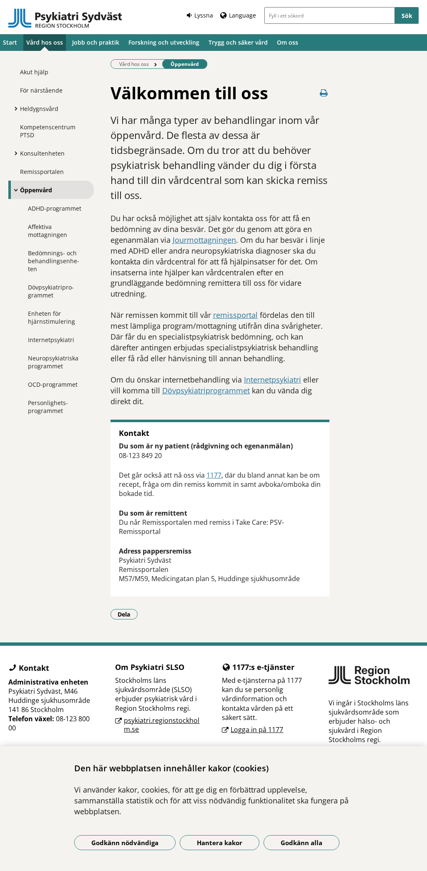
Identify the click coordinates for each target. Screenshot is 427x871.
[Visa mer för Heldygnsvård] (13, 108)
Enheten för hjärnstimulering (51, 317)
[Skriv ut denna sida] (323, 92)
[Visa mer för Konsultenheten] (13, 153)
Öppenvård (36, 190)
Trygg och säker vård (238, 42)
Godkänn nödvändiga (124, 842)
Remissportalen (42, 172)
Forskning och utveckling (163, 42)
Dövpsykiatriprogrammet (51, 291)
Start (10, 42)
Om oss (287, 42)
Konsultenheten (42, 153)
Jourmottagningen (204, 240)
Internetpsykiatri (51, 340)
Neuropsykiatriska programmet (53, 362)
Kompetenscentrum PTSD (47, 131)
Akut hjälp (34, 72)
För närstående (41, 90)
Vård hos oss (44, 42)
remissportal (235, 315)
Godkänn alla (301, 842)
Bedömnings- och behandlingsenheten (53, 261)
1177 (213, 475)
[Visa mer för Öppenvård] (13, 190)
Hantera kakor (219, 842)
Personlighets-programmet (48, 407)
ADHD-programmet (54, 208)
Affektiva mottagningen (47, 231)
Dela (128, 614)
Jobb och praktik (95, 42)
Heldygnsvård (39, 109)
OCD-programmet (53, 384)
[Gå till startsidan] (65, 18)
